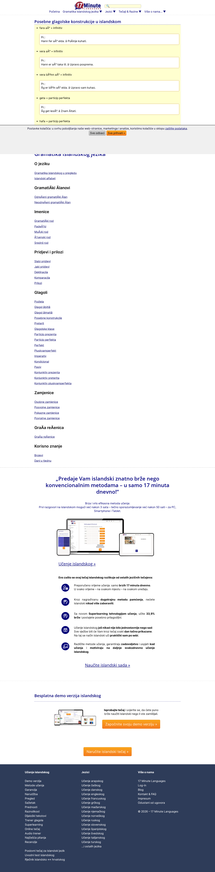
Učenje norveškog (93, 816)
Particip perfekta (45, 339)
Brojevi (38, 455)
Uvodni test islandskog (39, 855)
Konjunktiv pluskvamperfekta (53, 383)
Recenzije (31, 842)
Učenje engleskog (92, 794)
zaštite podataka (176, 128)
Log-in (142, 785)
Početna (54, 11)
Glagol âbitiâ (42, 307)
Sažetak (30, 802)
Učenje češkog (90, 785)
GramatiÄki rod (44, 221)
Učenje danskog (91, 789)
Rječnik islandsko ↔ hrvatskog (45, 859)
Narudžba (31, 794)
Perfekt (39, 345)
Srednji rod (41, 242)
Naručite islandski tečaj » (108, 752)
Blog (140, 789)
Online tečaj (32, 829)
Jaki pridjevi (41, 266)
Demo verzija (33, 781)
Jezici (108, 11)
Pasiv (37, 367)
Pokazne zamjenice (46, 413)
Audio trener (33, 833)
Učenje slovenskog (93, 824)
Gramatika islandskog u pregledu (55, 173)
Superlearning (34, 824)
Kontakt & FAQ (147, 794)
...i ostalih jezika (91, 846)
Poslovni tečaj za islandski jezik (45, 850)
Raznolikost (32, 811)
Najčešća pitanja (35, 837)
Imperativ (40, 356)
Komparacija (42, 277)
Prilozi (38, 283)
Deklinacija (41, 272)
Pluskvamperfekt (45, 350)
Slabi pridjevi (42, 261)
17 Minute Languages (152, 781)
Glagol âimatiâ (43, 312)
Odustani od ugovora (151, 802)
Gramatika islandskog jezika (81, 11)
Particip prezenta (45, 334)
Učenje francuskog (93, 798)
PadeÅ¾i (40, 226)
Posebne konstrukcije (48, 318)
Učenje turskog (91, 842)
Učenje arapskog (92, 781)
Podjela (39, 301)
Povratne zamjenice (47, 418)
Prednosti (31, 807)
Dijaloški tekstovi (35, 816)
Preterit (39, 323)
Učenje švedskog (92, 833)
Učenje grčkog (90, 802)
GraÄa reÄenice (44, 436)
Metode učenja (34, 785)
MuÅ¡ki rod (41, 232)
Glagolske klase (44, 329)
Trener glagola (34, 820)
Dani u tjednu (42, 460)
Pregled (30, 798)
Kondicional (41, 361)
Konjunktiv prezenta (47, 372)
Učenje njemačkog (93, 811)
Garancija (31, 789)
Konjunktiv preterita (46, 378)
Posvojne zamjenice (47, 407)
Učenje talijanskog (93, 837)
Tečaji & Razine (128, 11)
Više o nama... (153, 11)
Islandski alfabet (45, 178)
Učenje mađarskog (93, 807)
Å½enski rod (42, 237)
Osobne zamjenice (46, 402)
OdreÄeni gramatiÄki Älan (50, 197)
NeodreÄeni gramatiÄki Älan (52, 202)
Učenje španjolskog (93, 829)
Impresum (144, 798)
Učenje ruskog (90, 820)
